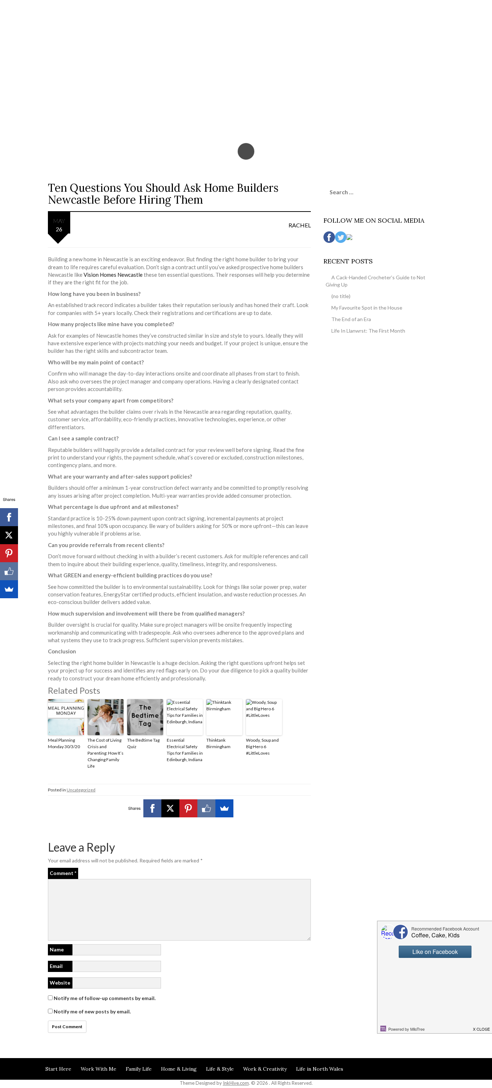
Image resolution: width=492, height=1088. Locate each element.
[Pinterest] (188, 808)
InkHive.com (236, 1083)
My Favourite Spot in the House (366, 308)
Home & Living (179, 1069)
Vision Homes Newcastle (113, 274)
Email (56, 966)
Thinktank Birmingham (218, 743)
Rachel (300, 225)
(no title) (340, 296)
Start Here (58, 1069)
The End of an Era (351, 319)
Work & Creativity (265, 1069)
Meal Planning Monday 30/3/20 (64, 743)
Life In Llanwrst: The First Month (368, 331)
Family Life (139, 1069)
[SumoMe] (224, 808)
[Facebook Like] (206, 808)
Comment (63, 873)
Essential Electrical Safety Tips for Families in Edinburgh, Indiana (185, 749)
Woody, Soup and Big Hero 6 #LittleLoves (262, 746)
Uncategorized (81, 789)
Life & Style (220, 1069)
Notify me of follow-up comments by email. (105, 998)
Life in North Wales (319, 1069)
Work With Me (98, 1069)
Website (60, 983)
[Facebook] (152, 808)
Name (57, 949)
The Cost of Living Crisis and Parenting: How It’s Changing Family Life (106, 753)
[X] (170, 808)
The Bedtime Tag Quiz (143, 743)
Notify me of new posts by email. (92, 1011)
